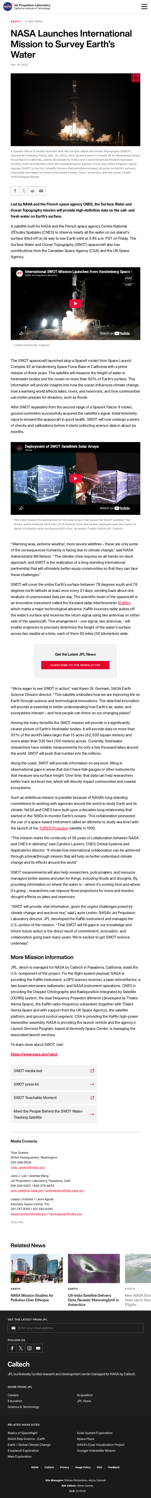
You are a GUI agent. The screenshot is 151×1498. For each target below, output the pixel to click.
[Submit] (12, 1328)
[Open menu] (144, 6)
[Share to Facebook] (15, 190)
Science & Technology (23, 1407)
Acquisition (85, 1395)
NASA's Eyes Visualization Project (100, 1444)
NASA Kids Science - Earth (26, 1439)
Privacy (64, 1467)
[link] (75, 109)
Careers (13, 1395)
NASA (34, 1467)
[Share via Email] (41, 190)
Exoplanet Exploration (23, 1450)
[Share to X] (23, 190)
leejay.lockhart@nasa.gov (29, 1214)
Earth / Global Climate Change (29, 1444)
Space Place (85, 1439)
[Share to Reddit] (32, 190)
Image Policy (83, 1467)
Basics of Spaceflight (23, 1433)
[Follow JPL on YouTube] (38, 1348)
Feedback (114, 1467)
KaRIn (124, 602)
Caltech (49, 1467)
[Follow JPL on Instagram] (29, 1348)
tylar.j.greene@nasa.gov (28, 1167)
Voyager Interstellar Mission (96, 1450)
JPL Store (84, 1401)
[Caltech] (18, 1364)
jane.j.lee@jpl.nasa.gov (27, 1190)
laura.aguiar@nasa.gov (66, 1214)
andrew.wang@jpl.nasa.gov (65, 1190)
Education (15, 1401)
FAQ (99, 1467)
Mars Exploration (20, 1456)
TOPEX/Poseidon (53, 828)
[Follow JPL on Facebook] (12, 1348)
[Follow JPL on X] (20, 1348)
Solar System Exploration (95, 1433)
